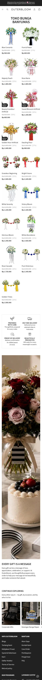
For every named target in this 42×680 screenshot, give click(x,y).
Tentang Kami (7, 645)
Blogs (4, 641)
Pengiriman (26, 657)
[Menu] (2, 9)
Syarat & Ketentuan (9, 653)
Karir (3, 657)
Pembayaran (26, 653)
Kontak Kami (26, 645)
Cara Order (26, 649)
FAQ (23, 660)
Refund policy (7, 668)
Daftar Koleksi (7, 660)
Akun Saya (25, 641)
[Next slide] (37, 615)
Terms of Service (8, 664)
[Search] (7, 9)
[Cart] (39, 9)
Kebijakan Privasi (8, 649)
